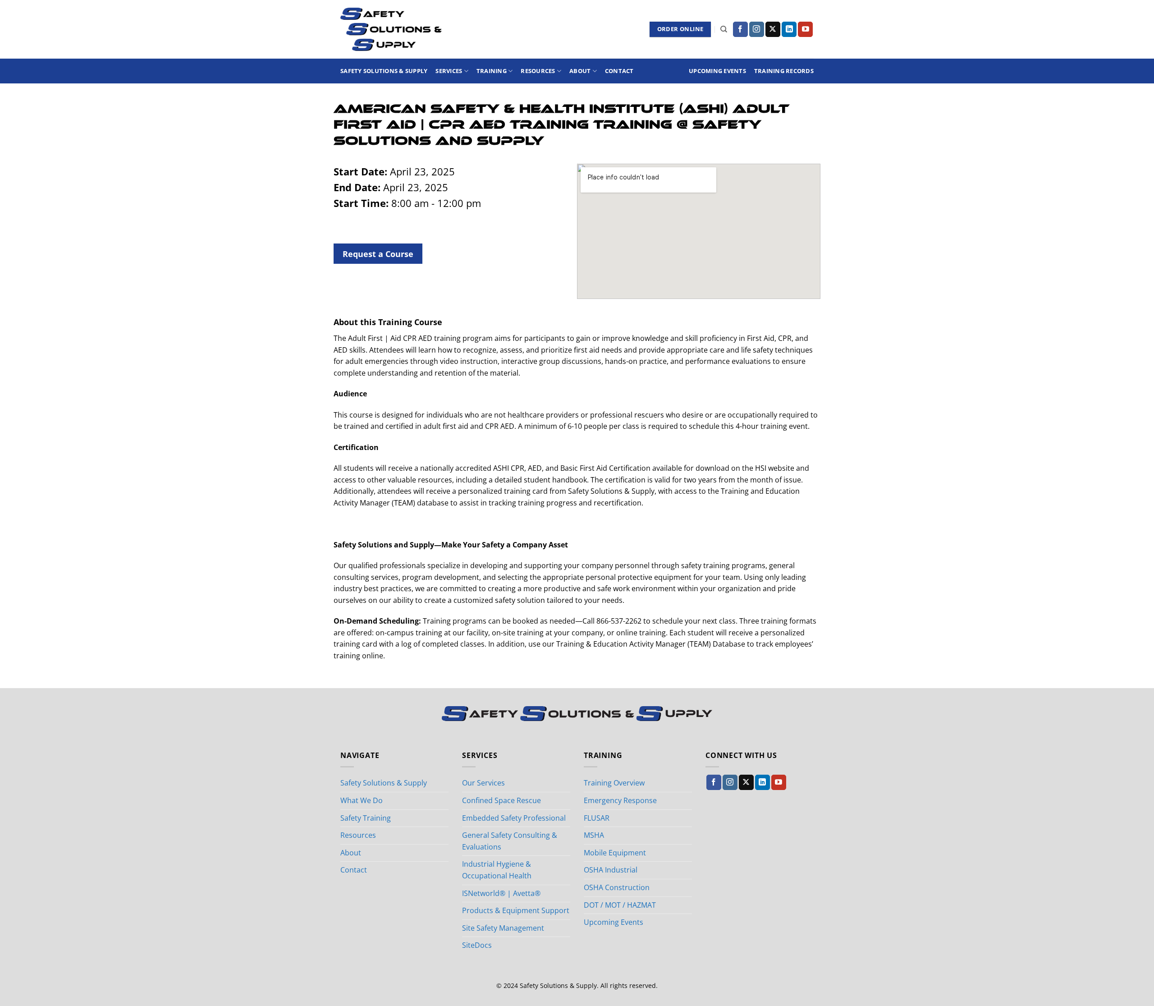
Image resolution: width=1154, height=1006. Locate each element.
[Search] (723, 29)
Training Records (784, 71)
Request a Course (378, 253)
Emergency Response (620, 800)
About (580, 71)
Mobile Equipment (615, 853)
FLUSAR (596, 818)
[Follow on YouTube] (805, 29)
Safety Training (365, 818)
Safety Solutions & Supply (383, 71)
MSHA (594, 835)
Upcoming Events (717, 71)
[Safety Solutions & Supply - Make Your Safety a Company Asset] (391, 29)
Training (491, 71)
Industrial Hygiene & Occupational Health (496, 870)
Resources (538, 71)
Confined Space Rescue (501, 800)
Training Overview (614, 783)
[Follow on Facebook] (740, 29)
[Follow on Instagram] (756, 29)
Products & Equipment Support (515, 910)
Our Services (483, 783)
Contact (619, 71)
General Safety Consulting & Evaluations (509, 841)
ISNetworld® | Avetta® (501, 893)
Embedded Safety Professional (514, 818)
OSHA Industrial (610, 870)
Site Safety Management (503, 928)
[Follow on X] (772, 29)
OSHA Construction (617, 887)
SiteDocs (477, 945)
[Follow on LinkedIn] (789, 29)
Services (448, 71)
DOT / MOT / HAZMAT (620, 905)
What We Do (361, 800)
